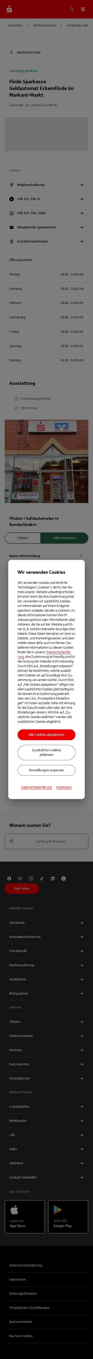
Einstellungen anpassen (46, 770)
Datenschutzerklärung (36, 787)
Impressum (64, 787)
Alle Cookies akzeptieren (46, 735)
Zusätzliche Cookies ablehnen (46, 752)
